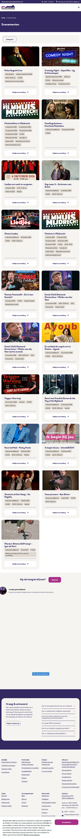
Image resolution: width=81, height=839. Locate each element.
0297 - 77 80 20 (48, 2)
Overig (24, 802)
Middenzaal (5, 799)
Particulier (25, 760)
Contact (44, 813)
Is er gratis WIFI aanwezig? (51, 723)
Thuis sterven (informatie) (70, 787)
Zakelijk (4, 760)
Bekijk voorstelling (19, 92)
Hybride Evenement (8, 765)
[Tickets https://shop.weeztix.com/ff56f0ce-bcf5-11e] (28, 611)
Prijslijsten (45, 799)
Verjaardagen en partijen (30, 768)
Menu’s (24, 799)
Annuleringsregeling (49, 816)
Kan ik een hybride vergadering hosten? (56, 728)
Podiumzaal (5, 802)
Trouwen (24, 781)
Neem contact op (13, 723)
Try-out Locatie (47, 771)
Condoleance (66, 777)
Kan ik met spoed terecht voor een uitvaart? (57, 706)
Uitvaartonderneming (69, 784)
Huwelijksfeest (27, 771)
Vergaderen (5, 772)
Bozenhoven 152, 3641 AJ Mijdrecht (69, 2)
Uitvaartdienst (67, 770)
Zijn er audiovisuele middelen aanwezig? (56, 711)
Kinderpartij (26, 775)
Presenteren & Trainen (9, 762)
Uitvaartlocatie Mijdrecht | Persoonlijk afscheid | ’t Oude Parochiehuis (70, 764)
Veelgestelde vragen (49, 802)
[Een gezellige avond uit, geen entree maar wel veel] (52, 610)
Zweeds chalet (6, 769)
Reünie (24, 778)
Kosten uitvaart (67, 780)
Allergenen (45, 796)
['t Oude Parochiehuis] (8, 7)
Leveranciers (46, 806)
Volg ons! (55, 580)
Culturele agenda (48, 768)
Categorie (9, 39)
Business (25, 806)
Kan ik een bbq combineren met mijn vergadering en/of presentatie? (54, 717)
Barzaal (4, 796)
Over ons (45, 809)
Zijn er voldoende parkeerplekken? (54, 733)
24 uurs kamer (67, 774)
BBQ (23, 796)
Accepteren (66, 822)
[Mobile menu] (77, 7)
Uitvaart (65, 760)
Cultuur (44, 760)
